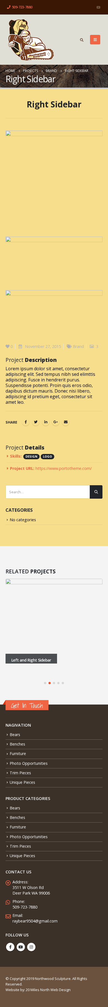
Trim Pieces (20, 772)
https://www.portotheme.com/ (63, 468)
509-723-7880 (22, 7)
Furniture (18, 753)
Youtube (21, 947)
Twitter (36, 422)
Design (31, 456)
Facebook (26, 422)
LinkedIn (46, 422)
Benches (17, 744)
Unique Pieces (22, 782)
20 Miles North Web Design (48, 989)
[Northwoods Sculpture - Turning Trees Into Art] (31, 40)
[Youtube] (98, 7)
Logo (47, 456)
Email (66, 422)
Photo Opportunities (29, 763)
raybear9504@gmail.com (35, 921)
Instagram (31, 947)
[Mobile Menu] (95, 39)
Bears (15, 734)
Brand (78, 346)
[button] (45, 683)
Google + (56, 422)
